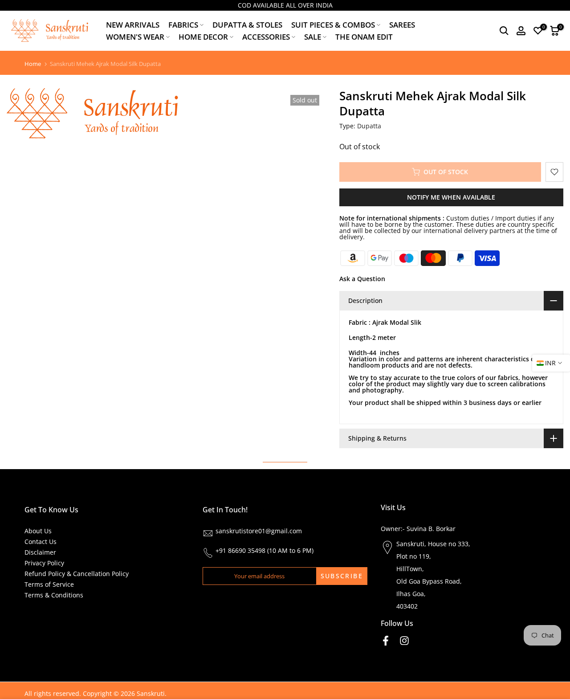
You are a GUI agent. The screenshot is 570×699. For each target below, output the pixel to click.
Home (32, 64)
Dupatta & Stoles (247, 25)
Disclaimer (40, 552)
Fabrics (183, 25)
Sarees (402, 25)
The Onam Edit (364, 37)
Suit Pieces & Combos (333, 25)
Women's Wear (135, 37)
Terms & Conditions (53, 595)
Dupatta (369, 126)
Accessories (266, 37)
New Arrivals (132, 25)
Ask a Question (362, 278)
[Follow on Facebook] (386, 640)
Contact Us (40, 541)
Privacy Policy (44, 563)
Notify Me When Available (451, 197)
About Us (38, 531)
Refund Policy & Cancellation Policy (76, 573)
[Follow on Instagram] (404, 640)
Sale (312, 37)
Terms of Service (49, 584)
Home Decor (203, 37)
